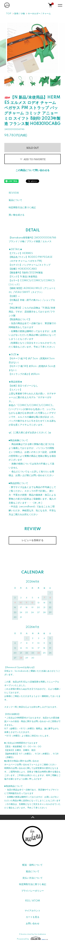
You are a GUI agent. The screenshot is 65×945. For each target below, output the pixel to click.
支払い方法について (32, 878)
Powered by (23, 939)
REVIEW (14, 193)
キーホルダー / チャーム (39, 14)
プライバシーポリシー (32, 891)
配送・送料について (32, 865)
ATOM (36, 901)
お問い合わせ (32, 923)
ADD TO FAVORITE (35, 159)
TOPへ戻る (32, 817)
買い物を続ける (16, 215)
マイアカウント (32, 911)
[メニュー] (60, 5)
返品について (15, 200)
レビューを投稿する (33, 540)
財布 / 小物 (19, 14)
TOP (8, 14)
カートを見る (32, 917)
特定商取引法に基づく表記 (22, 207)
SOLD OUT (32, 147)
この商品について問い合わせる (33, 170)
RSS (27, 901)
